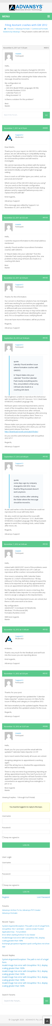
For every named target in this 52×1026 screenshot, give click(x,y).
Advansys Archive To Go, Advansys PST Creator (21, 910)
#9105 (45, 338)
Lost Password (43, 897)
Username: (6, 816)
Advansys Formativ (22, 29)
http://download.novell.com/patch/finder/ (21, 431)
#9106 (45, 456)
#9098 (45, 726)
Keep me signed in (11, 837)
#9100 (45, 278)
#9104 (45, 217)
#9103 (45, 544)
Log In (26, 845)
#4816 (46, 48)
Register (5, 897)
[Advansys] (26, 8)
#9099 (45, 128)
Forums (11, 29)
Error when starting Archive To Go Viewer (18, 935)
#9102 (45, 629)
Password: (6, 827)
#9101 (45, 673)
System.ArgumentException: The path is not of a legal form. (26, 926)
